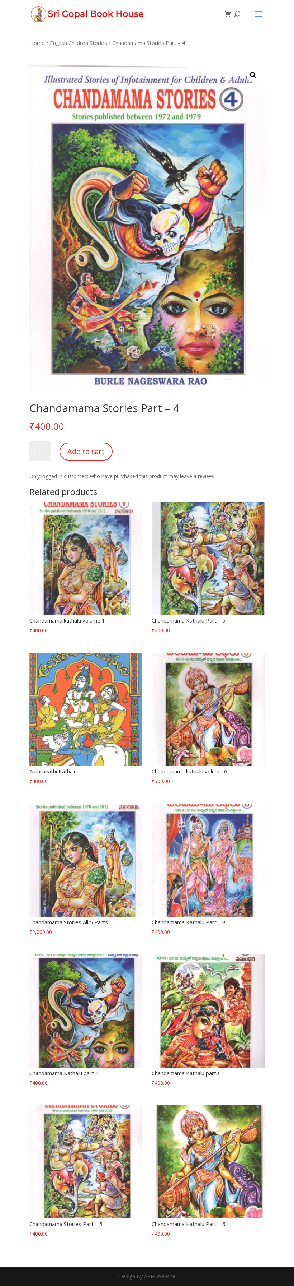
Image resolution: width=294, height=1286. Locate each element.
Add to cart (86, 451)
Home (37, 42)
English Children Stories (78, 42)
